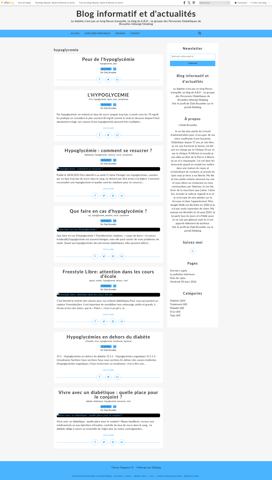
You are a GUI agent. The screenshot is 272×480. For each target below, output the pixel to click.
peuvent (108, 216)
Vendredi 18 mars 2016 (183, 282)
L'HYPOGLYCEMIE (108, 95)
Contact (135, 33)
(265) (177, 301)
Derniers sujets (178, 271)
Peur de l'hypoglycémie (108, 59)
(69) (178, 304)
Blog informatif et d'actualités (136, 14)
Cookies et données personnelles (169, 476)
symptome (124, 216)
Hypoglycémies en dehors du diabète (108, 337)
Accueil (75, 33)
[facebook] (184, 2)
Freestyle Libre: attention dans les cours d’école (108, 274)
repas (109, 99)
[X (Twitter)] (189, 2)
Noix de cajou (177, 278)
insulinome (117, 341)
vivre (129, 401)
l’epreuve (127, 341)
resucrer (111, 155)
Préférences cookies (191, 476)
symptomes (123, 99)
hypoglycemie (106, 64)
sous (115, 99)
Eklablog (156, 467)
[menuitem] (75, 33)
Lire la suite (108, 128)
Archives (120, 33)
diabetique (89, 155)
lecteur (119, 281)
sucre (118, 155)
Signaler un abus (140, 476)
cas (89, 216)
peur (115, 64)
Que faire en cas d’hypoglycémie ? (108, 211)
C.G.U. (151, 476)
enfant (99, 281)
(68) (177, 308)
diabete (89, 401)
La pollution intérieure (182, 274)
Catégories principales (97, 33)
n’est (126, 281)
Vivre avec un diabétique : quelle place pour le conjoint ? (108, 394)
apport (92, 281)
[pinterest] (194, 2)
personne (121, 401)
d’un (91, 99)
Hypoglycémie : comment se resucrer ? (108, 150)
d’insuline (89, 341)
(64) (175, 312)
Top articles (118, 476)
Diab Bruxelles (198, 103)
